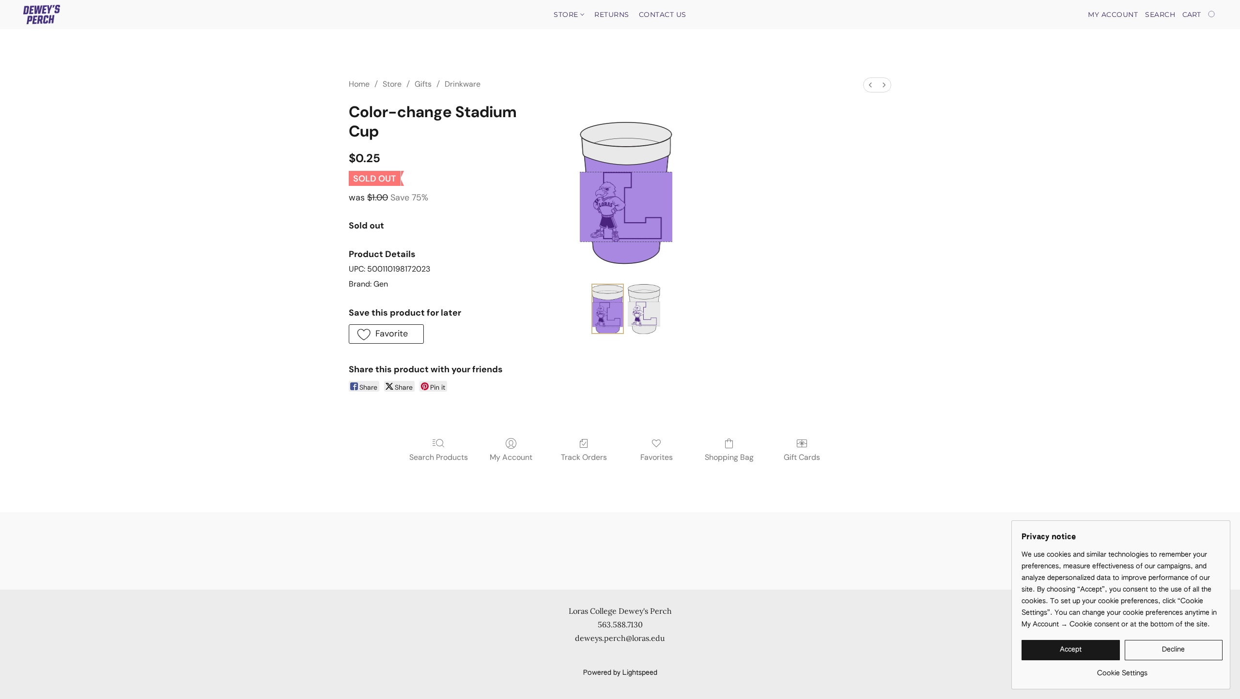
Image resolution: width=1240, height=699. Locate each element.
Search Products (438, 457)
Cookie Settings (594, 656)
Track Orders (584, 457)
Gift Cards (802, 457)
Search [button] (1160, 14)
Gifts (423, 84)
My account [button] (1113, 14)
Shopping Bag (729, 457)
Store (567, 14)
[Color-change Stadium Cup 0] (607, 309)
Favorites (656, 457)
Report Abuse (650, 656)
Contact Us (662, 14)
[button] (41, 14)
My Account (511, 457)
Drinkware (462, 84)
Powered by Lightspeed (620, 672)
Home (359, 84)
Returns (611, 14)
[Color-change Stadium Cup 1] (644, 309)
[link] (1122, 669)
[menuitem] (870, 85)
